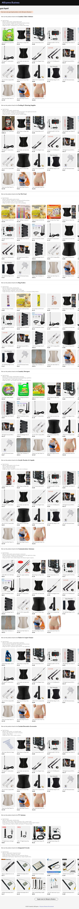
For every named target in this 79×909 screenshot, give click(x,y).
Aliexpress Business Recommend (46, 906)
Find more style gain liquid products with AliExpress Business (16, 12)
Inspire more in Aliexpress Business (46, 899)
